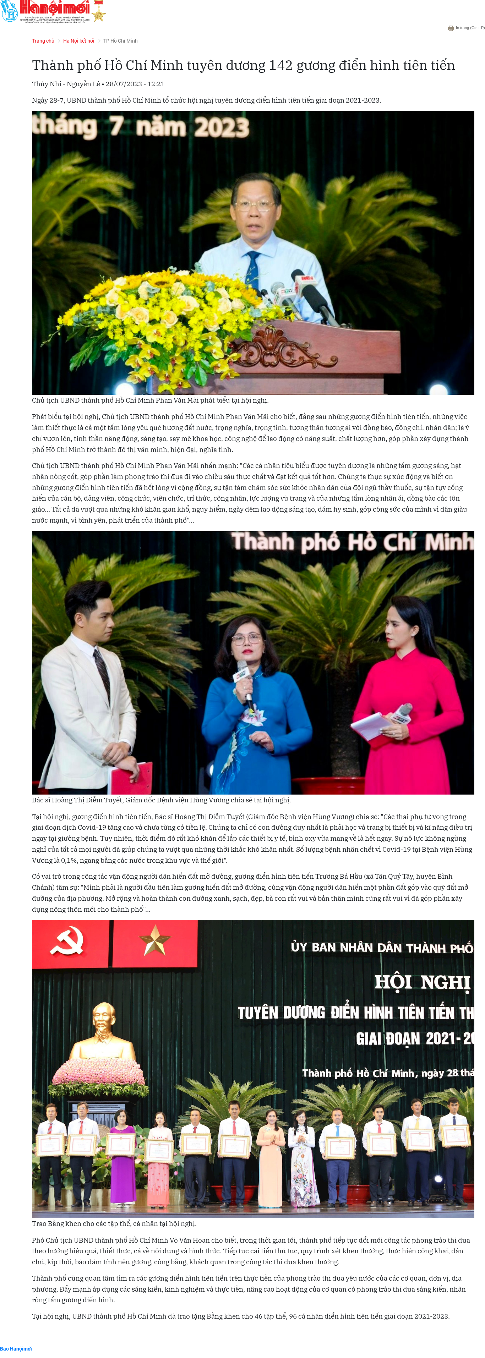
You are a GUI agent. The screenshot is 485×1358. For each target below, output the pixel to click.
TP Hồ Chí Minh (120, 40)
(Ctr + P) (470, 28)
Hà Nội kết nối (78, 40)
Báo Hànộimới (16, 1348)
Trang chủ (43, 40)
